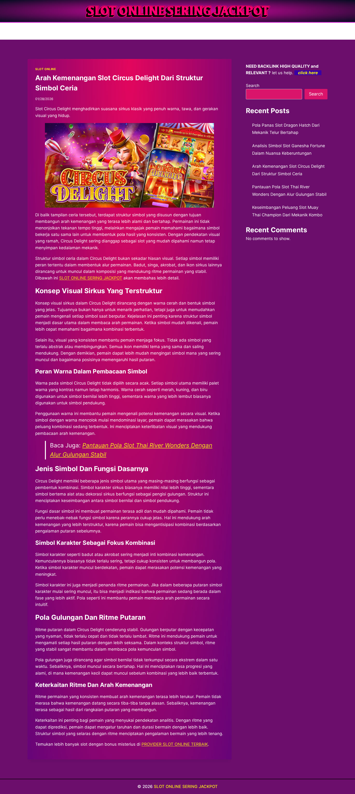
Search (252, 85)
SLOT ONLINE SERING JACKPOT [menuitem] (90, 278)
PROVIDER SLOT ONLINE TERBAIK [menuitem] (175, 744)
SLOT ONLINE (45, 69)
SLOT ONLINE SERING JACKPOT (186, 786)
